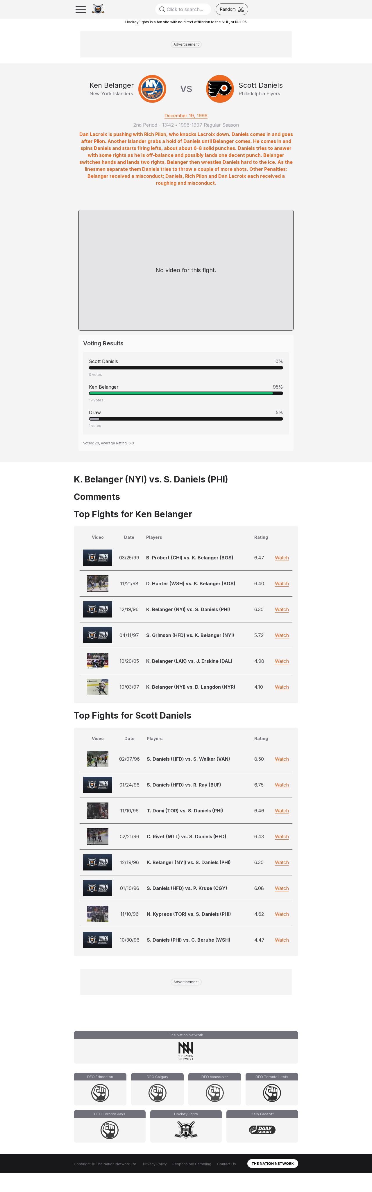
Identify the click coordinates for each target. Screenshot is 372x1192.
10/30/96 (130, 940)
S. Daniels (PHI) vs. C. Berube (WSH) (188, 940)
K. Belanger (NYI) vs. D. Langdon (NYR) (190, 687)
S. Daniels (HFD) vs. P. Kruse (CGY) (187, 888)
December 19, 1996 (186, 116)
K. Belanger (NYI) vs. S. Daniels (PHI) (188, 609)
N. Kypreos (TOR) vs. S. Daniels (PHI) (189, 914)
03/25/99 (129, 558)
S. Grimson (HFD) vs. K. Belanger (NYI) (190, 635)
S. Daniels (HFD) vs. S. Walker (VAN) (188, 759)
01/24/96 (129, 785)
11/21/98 (129, 583)
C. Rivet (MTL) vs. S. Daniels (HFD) (186, 836)
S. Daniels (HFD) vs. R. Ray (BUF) (184, 785)
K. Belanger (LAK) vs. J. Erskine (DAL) (189, 661)
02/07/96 (129, 759)
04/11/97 (129, 635)
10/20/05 (129, 661)
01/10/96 (129, 888)
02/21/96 (129, 836)
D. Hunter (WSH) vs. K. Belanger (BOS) (190, 583)
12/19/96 (129, 609)
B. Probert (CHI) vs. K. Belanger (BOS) (189, 558)
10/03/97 (129, 687)
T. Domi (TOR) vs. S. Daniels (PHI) (185, 811)
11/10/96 (129, 811)
